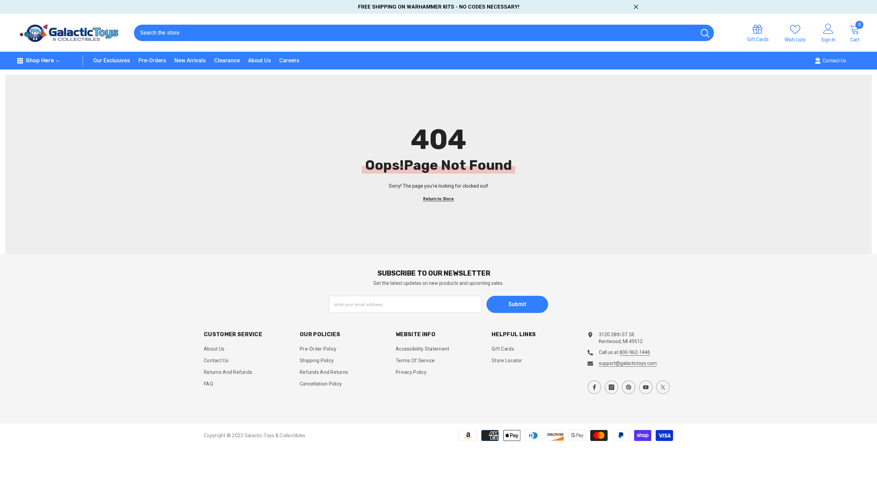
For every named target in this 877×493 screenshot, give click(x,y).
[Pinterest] (628, 387)
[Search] (424, 33)
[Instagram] (611, 387)
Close (636, 7)
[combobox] (415, 33)
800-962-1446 (634, 352)
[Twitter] (663, 387)
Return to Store (438, 199)
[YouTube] (646, 387)
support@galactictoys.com (628, 363)
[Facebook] (594, 387)
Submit (517, 304)
